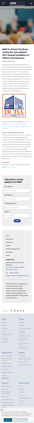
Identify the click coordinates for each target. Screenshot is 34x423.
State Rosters (22, 356)
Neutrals (22, 353)
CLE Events (9, 242)
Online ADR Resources (7, 399)
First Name (9, 187)
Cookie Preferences (21, 420)
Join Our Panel (22, 362)
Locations (4, 325)
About (4, 319)
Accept (8, 420)
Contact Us (5, 328)
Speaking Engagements (13, 249)
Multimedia (9, 252)
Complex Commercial (7, 366)
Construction (5, 369)
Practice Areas (6, 353)
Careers (4, 331)
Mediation (4, 322)
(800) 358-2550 (14, 273)
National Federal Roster (25, 359)
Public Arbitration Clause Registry (8, 406)
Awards (8, 245)
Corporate (4, 375)
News (7, 236)
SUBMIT (17, 221)
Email (7, 212)
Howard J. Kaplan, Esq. (16, 126)
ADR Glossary (5, 396)
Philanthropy (5, 339)
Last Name (9, 195)
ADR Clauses (5, 389)
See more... (5, 378)
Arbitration (21, 322)
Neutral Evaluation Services (23, 344)
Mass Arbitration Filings (25, 328)
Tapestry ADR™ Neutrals (25, 365)
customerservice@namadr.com (19, 275)
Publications (9, 239)
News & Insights (24, 383)
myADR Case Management (22, 332)
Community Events (7, 42)
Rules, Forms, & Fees (7, 386)
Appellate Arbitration (7, 356)
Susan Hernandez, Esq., (16, 124)
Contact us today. (11, 167)
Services (21, 319)
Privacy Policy (5, 342)
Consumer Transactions (8, 372)
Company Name (11, 203)
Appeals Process (23, 348)
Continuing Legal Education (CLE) (6, 392)
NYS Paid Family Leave (24, 336)
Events (8, 255)
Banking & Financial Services (7, 359)
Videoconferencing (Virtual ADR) (23, 339)
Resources (5, 383)
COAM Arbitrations (6, 363)
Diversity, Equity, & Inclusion (6, 335)
